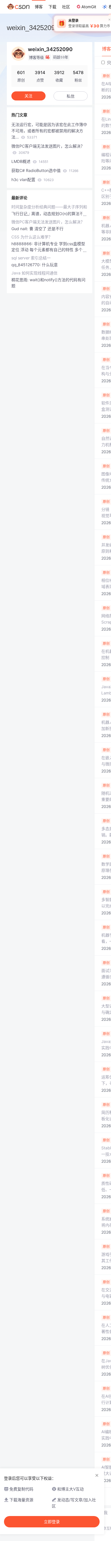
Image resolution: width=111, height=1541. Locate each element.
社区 (66, 6)
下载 (52, 6)
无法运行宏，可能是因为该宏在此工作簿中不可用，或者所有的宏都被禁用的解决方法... (49, 130)
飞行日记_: (21, 213)
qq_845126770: (26, 264)
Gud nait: (20, 228)
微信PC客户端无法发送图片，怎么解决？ (48, 149)
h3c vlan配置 (32, 179)
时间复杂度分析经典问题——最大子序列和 (49, 206)
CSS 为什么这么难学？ (31, 236)
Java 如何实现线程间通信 (34, 272)
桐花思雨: (20, 279)
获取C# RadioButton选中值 (44, 170)
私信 (71, 96)
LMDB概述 (29, 161)
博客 (39, 6)
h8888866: (22, 243)
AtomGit (88, 6)
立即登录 (52, 1521)
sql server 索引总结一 (31, 257)
